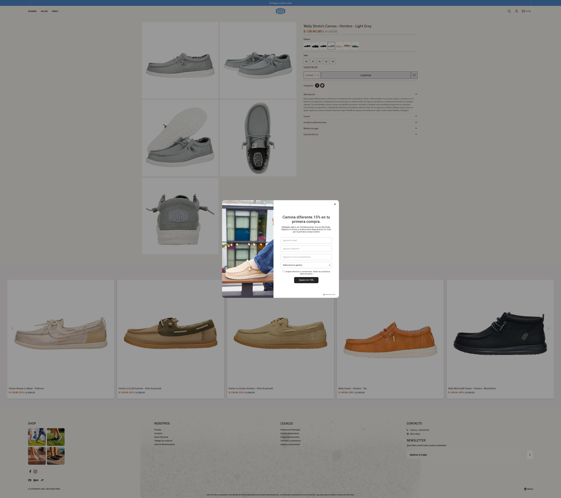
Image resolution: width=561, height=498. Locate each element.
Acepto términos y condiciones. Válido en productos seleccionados (307, 272)
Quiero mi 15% (306, 280)
